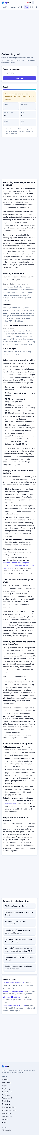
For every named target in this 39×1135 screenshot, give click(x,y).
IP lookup (12, 7)
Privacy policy (7, 1130)
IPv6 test (5, 1119)
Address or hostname (11, 69)
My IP (5, 7)
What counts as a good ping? (16, 906)
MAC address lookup (9, 1110)
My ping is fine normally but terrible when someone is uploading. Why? (18, 949)
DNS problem (10, 803)
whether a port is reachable (13, 983)
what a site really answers (13, 991)
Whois (20, 7)
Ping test (5, 1086)
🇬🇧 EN (29, 2)
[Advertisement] (19, 31)
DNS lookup (6, 1089)
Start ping (19, 78)
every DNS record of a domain (14, 1005)
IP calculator (6, 1101)
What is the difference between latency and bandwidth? (17, 931)
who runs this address (11, 997)
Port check (6, 1095)
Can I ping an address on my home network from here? (18, 967)
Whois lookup (6, 1083)
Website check (7, 1098)
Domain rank (6, 1113)
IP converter (6, 1104)
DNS (32, 7)
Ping (26, 7)
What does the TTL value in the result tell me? (19, 958)
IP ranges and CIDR (9, 1107)
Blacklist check (7, 1092)
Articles (4, 1122)
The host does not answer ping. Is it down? (19, 913)
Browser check (7, 1116)
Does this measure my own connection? (15, 922)
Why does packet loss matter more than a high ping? (18, 940)
